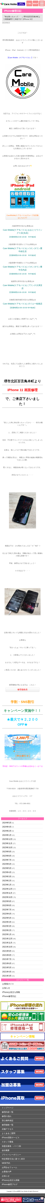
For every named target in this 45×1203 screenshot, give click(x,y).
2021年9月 (7, 951)
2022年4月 (7, 922)
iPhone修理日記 (9, 996)
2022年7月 (7, 910)
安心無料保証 (7, 1120)
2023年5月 (7, 868)
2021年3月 (7, 976)
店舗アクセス (7, 1129)
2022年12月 (7, 889)
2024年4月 (7, 827)
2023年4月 (7, 872)
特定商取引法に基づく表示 (13, 1159)
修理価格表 (22, 689)
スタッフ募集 (7, 1142)
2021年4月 (7, 972)
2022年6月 (7, 914)
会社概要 (5, 1150)
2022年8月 (7, 905)
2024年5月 (7, 823)
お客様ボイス (8, 984)
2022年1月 (7, 934)
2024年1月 (7, 835)
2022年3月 (7, 926)
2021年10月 (7, 947)
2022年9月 (7, 901)
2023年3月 (7, 876)
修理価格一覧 (7, 1125)
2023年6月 (7, 864)
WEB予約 (6, 1163)
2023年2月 (7, 881)
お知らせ (6, 988)
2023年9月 (7, 852)
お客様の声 (6, 1172)
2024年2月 (7, 831)
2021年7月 (7, 959)
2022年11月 (7, 893)
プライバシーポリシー (11, 1155)
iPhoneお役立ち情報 (11, 992)
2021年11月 (7, 943)
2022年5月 (7, 918)
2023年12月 (7, 839)
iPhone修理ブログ (10, 1184)
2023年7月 (7, 860)
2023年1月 (7, 885)
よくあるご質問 (8, 1133)
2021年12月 (7, 939)
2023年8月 (7, 856)
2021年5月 (7, 967)
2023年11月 (7, 843)
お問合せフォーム (9, 1167)
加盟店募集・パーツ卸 (11, 1146)
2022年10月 (7, 897)
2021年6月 (7, 963)
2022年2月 (7, 930)
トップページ (7, 1108)
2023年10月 (7, 847)
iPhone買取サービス (10, 1138)
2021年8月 (7, 955)
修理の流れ (6, 1116)
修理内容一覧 (7, 1112)
